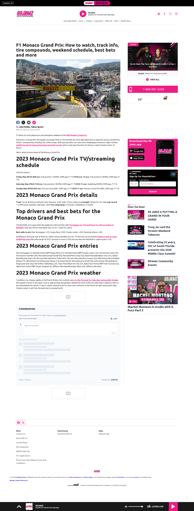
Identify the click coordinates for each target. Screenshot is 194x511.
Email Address (144, 180)
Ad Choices (121, 477)
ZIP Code (132, 180)
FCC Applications (23, 456)
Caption (113, 115)
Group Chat (98, 21)
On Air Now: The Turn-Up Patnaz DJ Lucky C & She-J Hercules (152, 65)
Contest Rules (21, 443)
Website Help (104, 434)
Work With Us (21, 438)
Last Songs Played (70, 21)
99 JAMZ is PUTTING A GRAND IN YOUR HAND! (162, 215)
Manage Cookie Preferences (19, 480)
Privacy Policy (88, 477)
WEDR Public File (23, 451)
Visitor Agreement (75, 477)
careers (136, 477)
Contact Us (20, 434)
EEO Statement (22, 447)
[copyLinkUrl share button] (34, 122)
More (116, 21)
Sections (6, 3)
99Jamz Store (125, 21)
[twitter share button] (23, 122)
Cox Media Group (19, 477)
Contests (89, 21)
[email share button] (29, 122)
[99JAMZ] (97, 3)
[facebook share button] (18, 122)
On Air (81, 21)
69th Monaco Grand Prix (76, 135)
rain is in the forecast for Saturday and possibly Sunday (94, 280)
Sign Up (153, 191)
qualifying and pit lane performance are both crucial (39, 145)
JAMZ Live (108, 21)
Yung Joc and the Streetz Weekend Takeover (159, 231)
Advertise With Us (64, 434)
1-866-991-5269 (153, 89)
